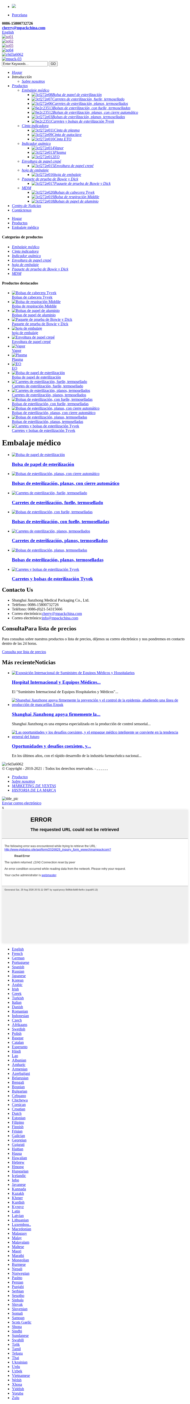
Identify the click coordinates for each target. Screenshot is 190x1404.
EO (14, 368)
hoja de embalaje (25, 333)
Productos (19, 223)
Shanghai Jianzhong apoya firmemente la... (56, 714)
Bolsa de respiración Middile (34, 306)
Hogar (17, 218)
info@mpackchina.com (60, 618)
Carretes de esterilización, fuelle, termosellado (47, 386)
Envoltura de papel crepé (31, 342)
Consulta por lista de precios (24, 652)
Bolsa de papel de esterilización (36, 377)
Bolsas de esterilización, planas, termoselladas (47, 421)
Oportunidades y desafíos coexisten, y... (51, 746)
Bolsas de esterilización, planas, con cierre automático (53, 413)
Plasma (17, 359)
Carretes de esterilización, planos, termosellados (49, 395)
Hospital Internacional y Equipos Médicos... (56, 682)
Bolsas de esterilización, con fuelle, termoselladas (50, 404)
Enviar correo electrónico (21, 803)
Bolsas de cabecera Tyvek (32, 297)
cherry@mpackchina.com (23, 28)
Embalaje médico (25, 227)
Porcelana (19, 15)
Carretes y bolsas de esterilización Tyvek (43, 430)
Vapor (16, 350)
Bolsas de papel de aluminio (34, 315)
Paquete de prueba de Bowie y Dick (40, 324)
